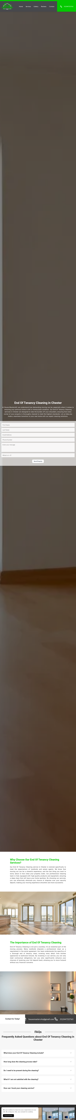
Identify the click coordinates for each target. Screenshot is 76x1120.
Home (21, 6)
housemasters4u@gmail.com (41, 1019)
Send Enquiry (38, 461)
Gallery (36, 6)
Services (28, 6)
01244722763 (66, 1019)
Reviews (43, 6)
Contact (51, 6)
